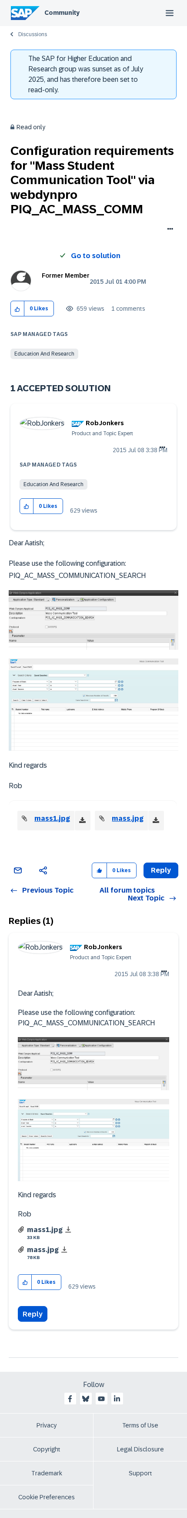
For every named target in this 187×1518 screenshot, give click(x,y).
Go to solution (95, 255)
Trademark (46, 1473)
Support (140, 1473)
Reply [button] (161, 870)
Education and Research (44, 354)
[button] (17, 308)
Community (62, 12)
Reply (33, 1314)
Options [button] (168, 230)
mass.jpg (128, 818)
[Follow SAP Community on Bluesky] (85, 1398)
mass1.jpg (52, 818)
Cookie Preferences (46, 1497)
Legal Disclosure (140, 1449)
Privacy (47, 1425)
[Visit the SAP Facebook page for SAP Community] (70, 1398)
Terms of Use (140, 1425)
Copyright (46, 1449)
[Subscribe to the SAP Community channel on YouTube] (101, 1398)
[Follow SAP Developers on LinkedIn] (117, 1398)
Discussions (32, 34)
